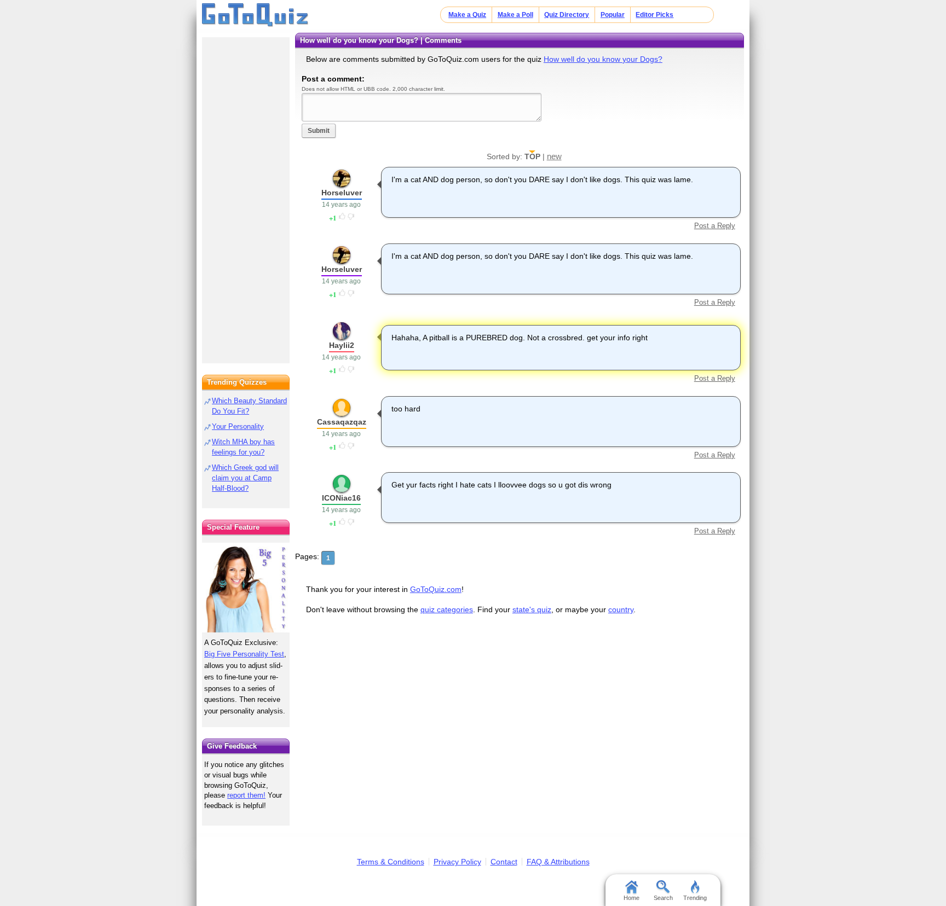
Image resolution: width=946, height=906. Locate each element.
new (554, 156)
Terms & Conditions (390, 861)
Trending (695, 898)
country (620, 609)
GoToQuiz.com (436, 589)
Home (631, 898)
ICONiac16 (341, 497)
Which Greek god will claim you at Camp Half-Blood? (245, 477)
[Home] (255, 15)
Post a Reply (714, 226)
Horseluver (341, 192)
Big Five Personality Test (244, 654)
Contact (504, 861)
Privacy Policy (457, 861)
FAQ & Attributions (558, 861)
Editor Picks (654, 15)
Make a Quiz (467, 15)
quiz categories (446, 609)
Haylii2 (341, 345)
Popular (613, 15)
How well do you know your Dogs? (603, 59)
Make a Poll (515, 15)
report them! (246, 795)
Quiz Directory (566, 15)
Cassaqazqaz (341, 421)
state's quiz (531, 609)
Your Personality (238, 426)
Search (663, 898)
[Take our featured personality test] (246, 587)
